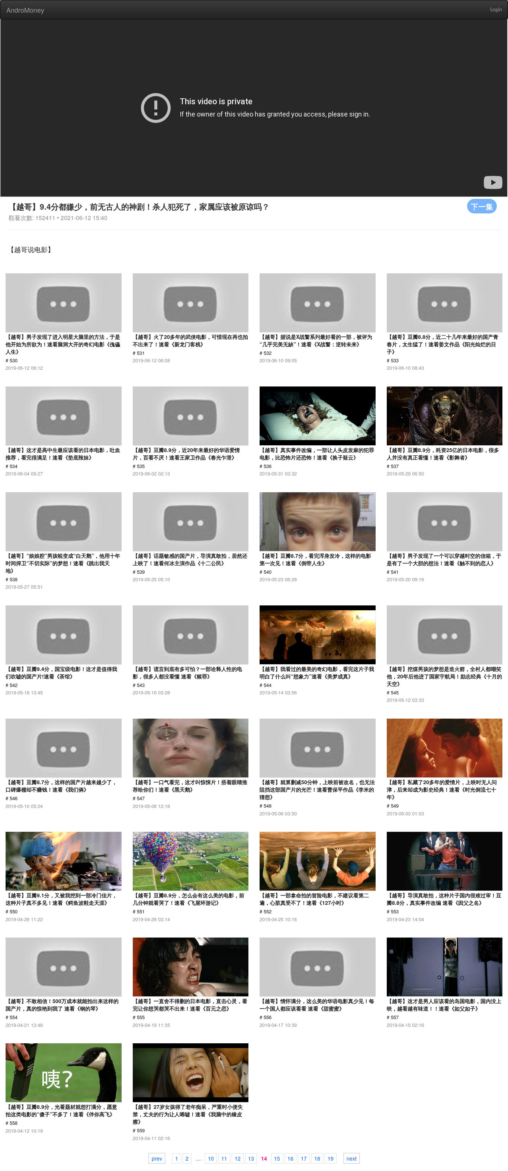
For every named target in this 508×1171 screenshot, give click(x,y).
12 (238, 1158)
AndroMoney (25, 10)
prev (157, 1158)
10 (211, 1158)
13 (251, 1158)
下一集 (482, 206)
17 (304, 1158)
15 (277, 1158)
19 (331, 1158)
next (352, 1158)
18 (317, 1158)
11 (224, 1158)
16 (290, 1158)
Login (496, 9)
